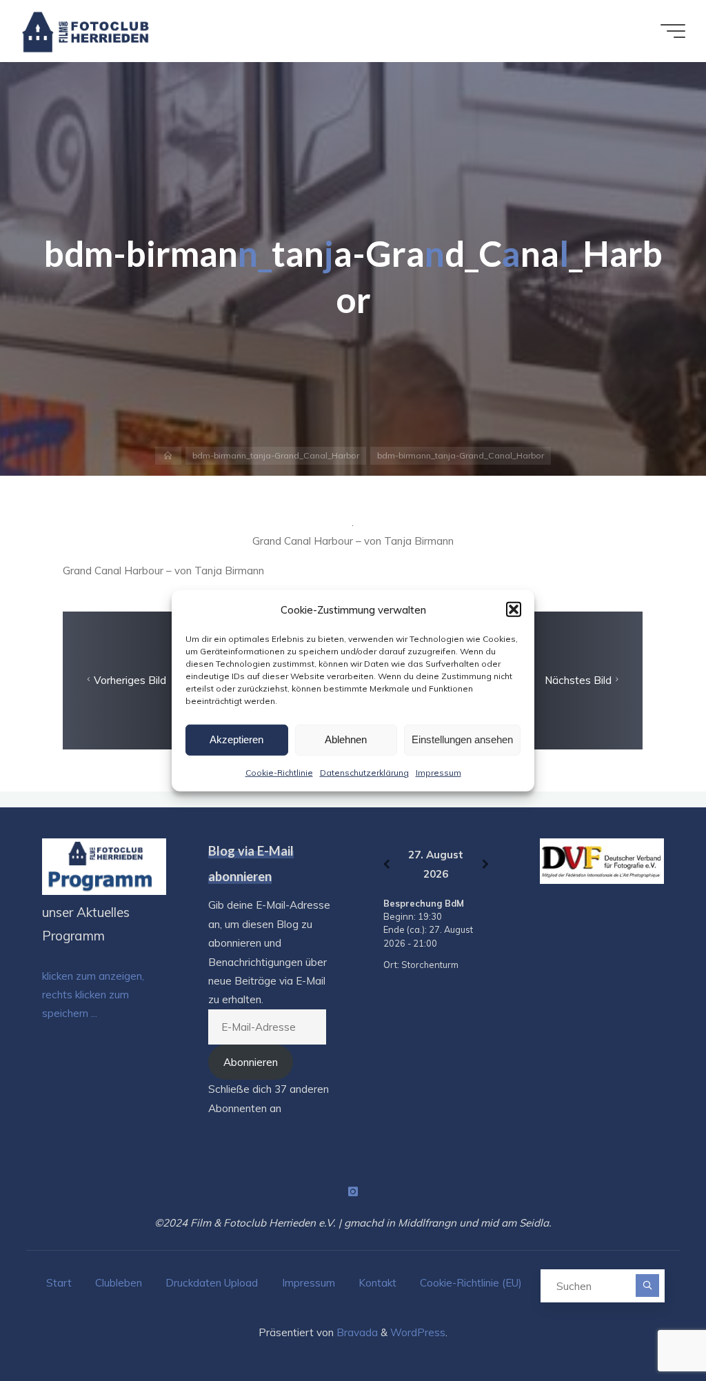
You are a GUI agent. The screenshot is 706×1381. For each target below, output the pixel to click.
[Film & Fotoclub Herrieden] (86, 30)
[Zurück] (386, 864)
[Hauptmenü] (672, 31)
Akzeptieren (236, 739)
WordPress (417, 1332)
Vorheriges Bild (130, 680)
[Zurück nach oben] (652, 1327)
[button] (514, 609)
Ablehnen (346, 739)
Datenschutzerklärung (364, 772)
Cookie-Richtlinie (279, 772)
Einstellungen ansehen (462, 739)
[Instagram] (353, 1191)
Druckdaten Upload (211, 1282)
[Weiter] (485, 864)
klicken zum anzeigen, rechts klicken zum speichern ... (93, 994)
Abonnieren (250, 1062)
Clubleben (118, 1282)
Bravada (356, 1332)
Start (59, 1282)
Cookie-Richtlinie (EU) (471, 1282)
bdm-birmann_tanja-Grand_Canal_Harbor (275, 455)
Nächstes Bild (578, 680)
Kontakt (377, 1282)
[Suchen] (647, 1285)
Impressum (438, 772)
